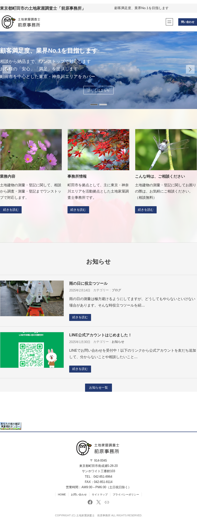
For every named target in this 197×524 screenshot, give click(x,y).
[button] (190, 69)
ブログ (116, 290)
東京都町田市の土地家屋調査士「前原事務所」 (43, 8)
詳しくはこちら (99, 94)
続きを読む (11, 209)
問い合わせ (187, 21)
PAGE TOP (188, 504)
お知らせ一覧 (98, 387)
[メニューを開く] (169, 21)
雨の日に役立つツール (88, 283)
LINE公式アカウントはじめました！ (100, 335)
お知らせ (118, 341)
